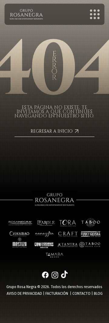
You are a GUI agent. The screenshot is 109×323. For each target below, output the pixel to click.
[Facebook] (45, 274)
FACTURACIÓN (56, 293)
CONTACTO (81, 293)
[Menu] (95, 14)
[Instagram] (55, 274)
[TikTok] (64, 274)
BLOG (98, 293)
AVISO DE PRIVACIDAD (24, 293)
